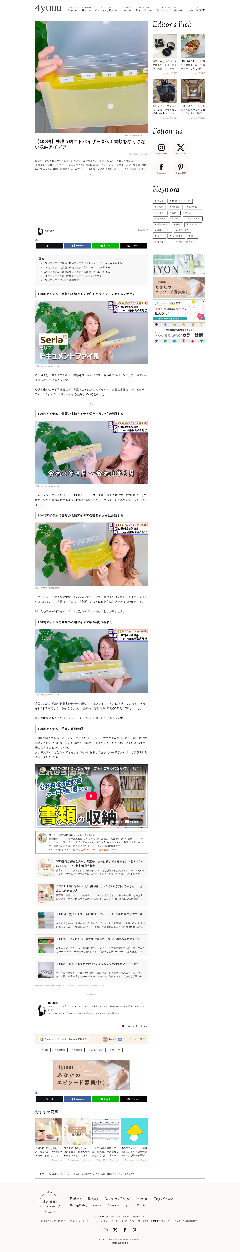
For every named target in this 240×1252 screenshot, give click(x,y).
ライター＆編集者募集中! (186, 1221)
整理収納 (78, 1050)
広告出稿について (139, 1216)
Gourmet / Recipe (117, 1199)
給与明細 (161, 218)
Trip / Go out (163, 1199)
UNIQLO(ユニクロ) (181, 201)
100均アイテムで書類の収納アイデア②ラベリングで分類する (76, 267)
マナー (160, 236)
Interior (141, 1199)
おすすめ (116, 1050)
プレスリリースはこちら (103, 1216)
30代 (176, 218)
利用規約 (45, 1221)
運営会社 (147, 1221)
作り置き (176, 207)
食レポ (160, 201)
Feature (113, 1205)
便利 (46, 1050)
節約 (174, 213)
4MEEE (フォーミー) (162, 1221)
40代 (187, 213)
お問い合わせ (122, 1216)
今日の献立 (183, 230)
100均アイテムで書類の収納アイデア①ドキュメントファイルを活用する (82, 263)
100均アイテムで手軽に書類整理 (61, 280)
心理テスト (194, 207)
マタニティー (163, 242)
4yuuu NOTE (135, 1205)
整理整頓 (61, 1050)
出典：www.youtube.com (136, 135)
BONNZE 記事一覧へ (133, 1026)
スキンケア (194, 224)
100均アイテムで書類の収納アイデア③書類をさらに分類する (76, 271)
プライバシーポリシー (80, 1221)
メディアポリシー (60, 1221)
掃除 (178, 224)
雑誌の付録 (162, 224)
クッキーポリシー (101, 1221)
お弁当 (160, 213)
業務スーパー (163, 230)
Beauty (93, 1199)
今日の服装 (177, 236)
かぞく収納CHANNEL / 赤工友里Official (95, 849)
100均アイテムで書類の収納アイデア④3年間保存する (72, 276)
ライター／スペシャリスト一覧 (126, 1221)
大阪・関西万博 (185, 242)
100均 (160, 207)
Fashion (75, 1199)
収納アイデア (97, 1050)
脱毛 (193, 236)
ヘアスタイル (194, 218)
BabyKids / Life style (85, 1205)
